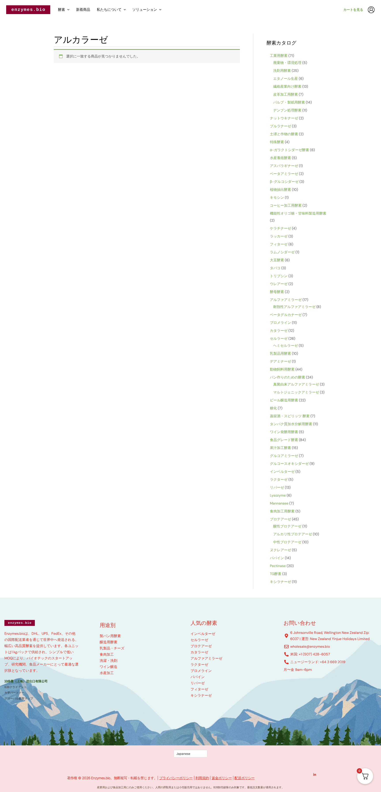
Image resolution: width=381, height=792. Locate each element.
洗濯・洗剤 (108, 660)
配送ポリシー (244, 778)
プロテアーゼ (201, 646)
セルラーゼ (199, 640)
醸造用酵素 (108, 642)
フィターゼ (199, 689)
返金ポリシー (222, 778)
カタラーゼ (199, 652)
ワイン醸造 (108, 666)
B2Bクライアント (15, 687)
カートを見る (353, 9)
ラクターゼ (199, 664)
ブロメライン (201, 670)
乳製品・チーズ (112, 648)
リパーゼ (197, 683)
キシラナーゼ (201, 695)
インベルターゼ (202, 633)
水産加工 (107, 673)
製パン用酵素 (110, 636)
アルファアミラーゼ (206, 658)
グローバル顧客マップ (18, 698)
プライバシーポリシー (176, 778)
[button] (67, 10)
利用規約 (202, 778)
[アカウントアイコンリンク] (371, 9)
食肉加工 (107, 654)
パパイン (197, 677)
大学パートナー (14, 693)
